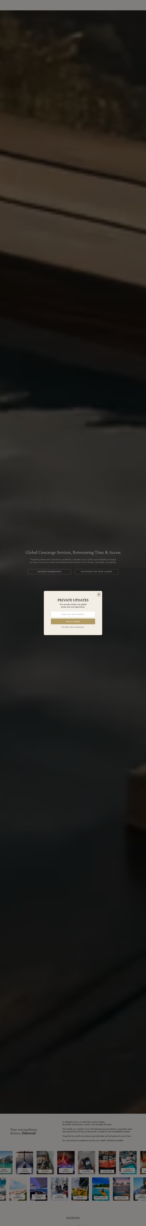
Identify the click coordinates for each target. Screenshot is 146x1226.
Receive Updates (73, 621)
